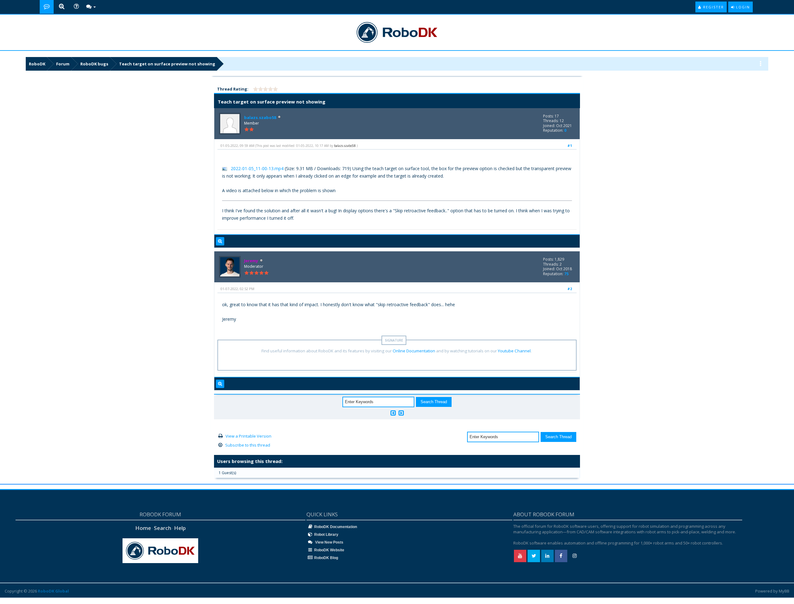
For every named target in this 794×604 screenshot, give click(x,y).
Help (180, 527)
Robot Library (326, 534)
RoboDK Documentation (335, 527)
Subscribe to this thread (247, 445)
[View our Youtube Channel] (520, 556)
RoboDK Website (329, 550)
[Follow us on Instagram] (575, 556)
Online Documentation (414, 351)
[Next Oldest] (393, 413)
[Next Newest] (401, 413)
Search (162, 527)
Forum (62, 64)
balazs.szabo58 (260, 117)
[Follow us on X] (534, 556)
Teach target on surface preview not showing (167, 64)
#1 (569, 145)
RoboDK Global (53, 591)
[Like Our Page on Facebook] (561, 556)
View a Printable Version (248, 436)
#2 (569, 288)
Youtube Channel (514, 351)
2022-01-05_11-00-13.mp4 (257, 168)
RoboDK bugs (94, 64)
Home (143, 527)
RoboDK (37, 64)
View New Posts (328, 542)
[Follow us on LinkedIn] (547, 556)
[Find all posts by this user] (220, 241)
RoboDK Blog (326, 558)
